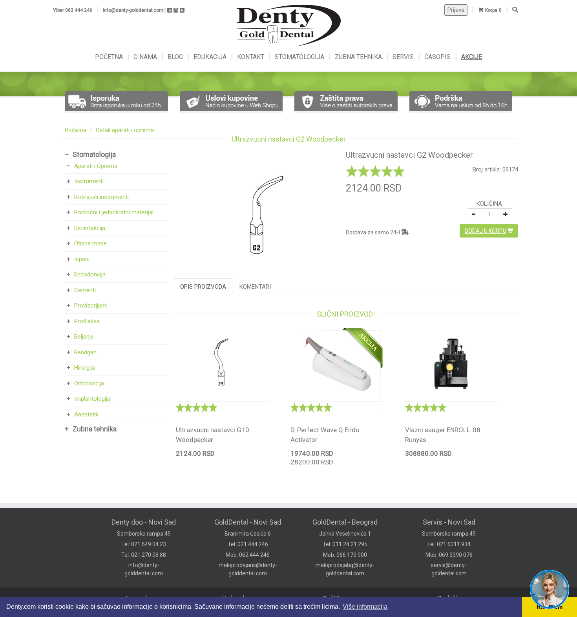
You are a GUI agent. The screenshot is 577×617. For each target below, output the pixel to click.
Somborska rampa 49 (144, 533)
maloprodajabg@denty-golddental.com (345, 569)
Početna (75, 130)
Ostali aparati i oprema (125, 130)
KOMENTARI (255, 286)
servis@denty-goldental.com (449, 569)
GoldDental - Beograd (345, 522)
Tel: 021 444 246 (248, 544)
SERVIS (404, 57)
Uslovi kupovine (246, 598)
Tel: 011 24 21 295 (345, 544)
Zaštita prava (342, 598)
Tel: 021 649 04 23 (143, 544)
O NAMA (146, 57)
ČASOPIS (438, 57)
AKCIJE (471, 57)
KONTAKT (251, 57)
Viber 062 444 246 (72, 10)
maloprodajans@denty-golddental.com (248, 569)
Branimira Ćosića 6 (248, 533)
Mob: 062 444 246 (248, 555)
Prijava (455, 9)
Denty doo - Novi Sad (143, 522)
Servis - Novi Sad (449, 522)
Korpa (491, 10)
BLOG (176, 57)
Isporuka (138, 598)
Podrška (449, 598)
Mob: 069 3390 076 (449, 555)
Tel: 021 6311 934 (449, 544)
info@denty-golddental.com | (134, 10)
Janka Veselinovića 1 (345, 533)
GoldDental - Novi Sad (247, 522)
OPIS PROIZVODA (203, 286)
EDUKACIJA (211, 57)
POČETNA (109, 57)
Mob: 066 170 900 (345, 555)
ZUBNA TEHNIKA (358, 57)
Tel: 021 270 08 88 (143, 555)
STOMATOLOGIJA (299, 57)
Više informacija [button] (365, 606)
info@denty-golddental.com (143, 569)
